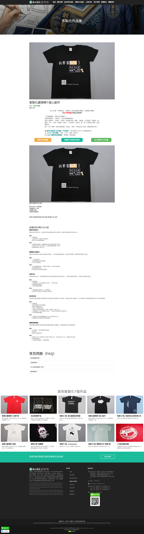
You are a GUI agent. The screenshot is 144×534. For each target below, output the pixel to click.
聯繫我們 (72, 494)
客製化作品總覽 (43, 140)
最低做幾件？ (34, 371)
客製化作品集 (73, 481)
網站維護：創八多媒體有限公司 (72, 529)
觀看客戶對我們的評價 (72, 140)
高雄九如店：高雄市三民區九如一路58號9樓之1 (102, 471)
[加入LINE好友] (95, 494)
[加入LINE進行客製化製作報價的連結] (5, 528)
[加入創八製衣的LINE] (95, 501)
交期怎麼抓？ (34, 362)
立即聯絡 (6, 531)
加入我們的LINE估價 (101, 140)
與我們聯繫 (107, 456)
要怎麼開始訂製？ (35, 358)
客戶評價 (72, 487)
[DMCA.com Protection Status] (72, 531)
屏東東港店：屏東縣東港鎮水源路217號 (100, 474)
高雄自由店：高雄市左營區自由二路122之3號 (101, 473)
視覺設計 (72, 491)
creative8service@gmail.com (97, 483)
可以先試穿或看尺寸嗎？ (37, 367)
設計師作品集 (73, 478)
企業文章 (72, 484)
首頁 (71, 471)
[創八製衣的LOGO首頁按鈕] (39, 2)
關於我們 (72, 475)
